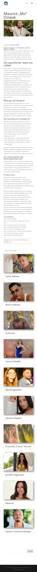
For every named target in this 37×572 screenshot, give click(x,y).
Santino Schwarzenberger (18, 531)
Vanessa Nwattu (13, 418)
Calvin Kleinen (12, 276)
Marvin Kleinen (12, 304)
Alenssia (9, 503)
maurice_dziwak (15, 45)
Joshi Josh (10, 333)
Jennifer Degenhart (14, 474)
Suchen (30, 551)
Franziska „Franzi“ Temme (18, 446)
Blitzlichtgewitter (13, 389)
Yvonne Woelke (13, 361)
